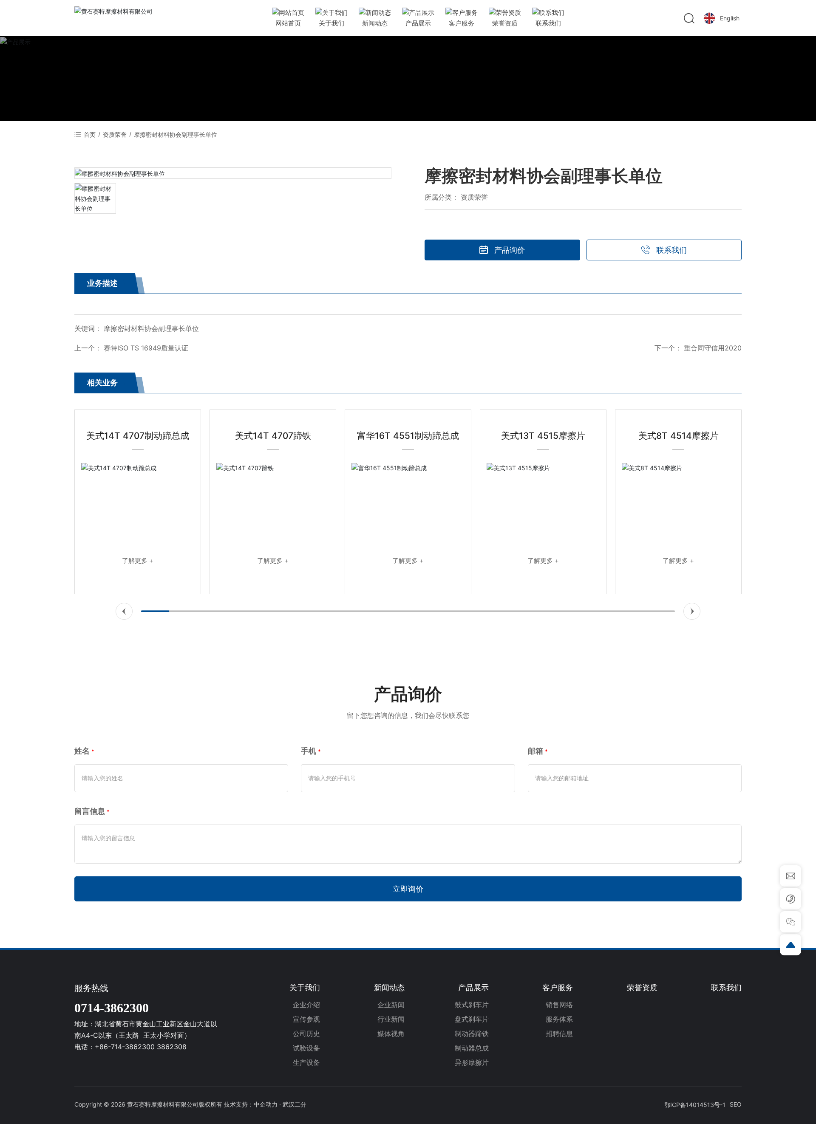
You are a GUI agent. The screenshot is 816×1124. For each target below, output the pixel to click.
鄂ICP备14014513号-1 (694, 1104)
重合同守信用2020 (713, 348)
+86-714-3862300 (125, 1046)
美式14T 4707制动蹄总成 (137, 435)
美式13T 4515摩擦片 (543, 435)
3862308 (172, 1046)
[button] (124, 611)
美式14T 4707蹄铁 (273, 435)
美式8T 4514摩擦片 (678, 435)
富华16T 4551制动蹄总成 (408, 435)
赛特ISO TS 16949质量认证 (146, 348)
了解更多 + (137, 560)
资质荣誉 (115, 134)
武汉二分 (294, 1104)
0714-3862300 (111, 1008)
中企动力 (266, 1104)
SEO (736, 1104)
